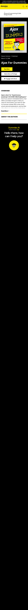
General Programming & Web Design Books (12, 14)
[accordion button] (14, 90)
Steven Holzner (5, 56)
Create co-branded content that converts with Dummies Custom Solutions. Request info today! (14, 1)
